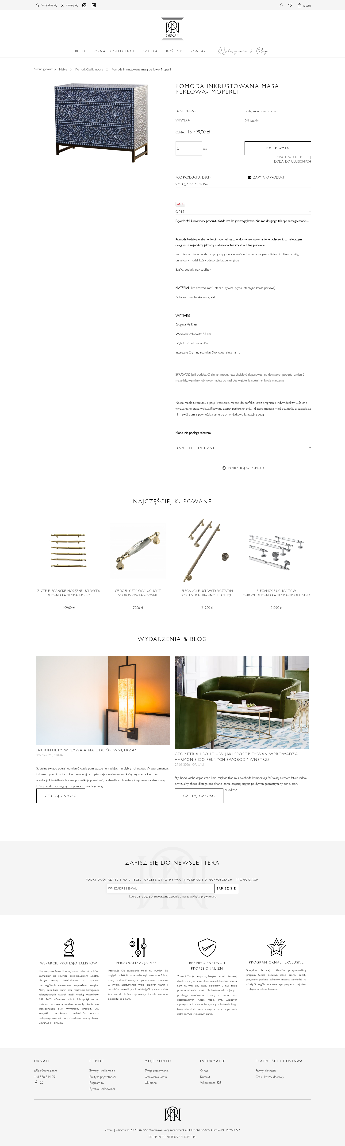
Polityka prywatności (102, 1077)
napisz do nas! (223, 380)
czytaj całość (61, 796)
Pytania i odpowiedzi (102, 1089)
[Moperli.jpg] (101, 122)
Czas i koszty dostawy (270, 1077)
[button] (265, 177)
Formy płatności (266, 1070)
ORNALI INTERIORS (51, 1022)
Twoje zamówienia (157, 1070)
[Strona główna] (172, 28)
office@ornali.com (45, 1070)
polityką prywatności (203, 896)
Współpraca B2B (210, 1082)
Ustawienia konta (156, 1077)
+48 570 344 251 (45, 1077)
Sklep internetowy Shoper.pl (172, 1137)
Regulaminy (96, 1082)
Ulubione (151, 1082)
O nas (204, 1070)
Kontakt (205, 1077)
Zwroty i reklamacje (102, 1070)
